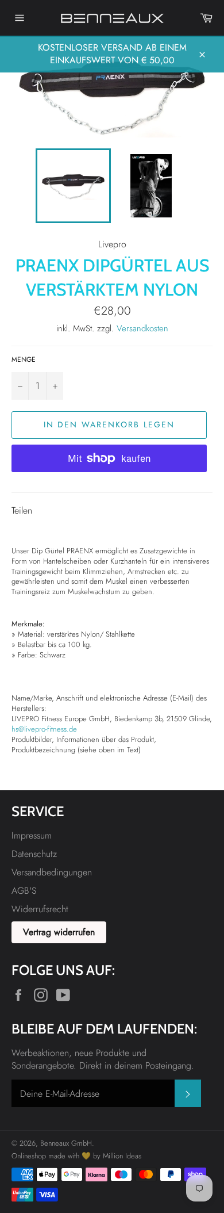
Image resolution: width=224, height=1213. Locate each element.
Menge (23, 360)
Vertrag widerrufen (59, 932)
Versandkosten (142, 328)
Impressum (31, 835)
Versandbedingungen (51, 872)
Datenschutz (34, 853)
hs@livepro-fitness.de (44, 729)
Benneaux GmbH (66, 1143)
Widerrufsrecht (39, 909)
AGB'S (23, 890)
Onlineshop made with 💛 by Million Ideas (76, 1155)
